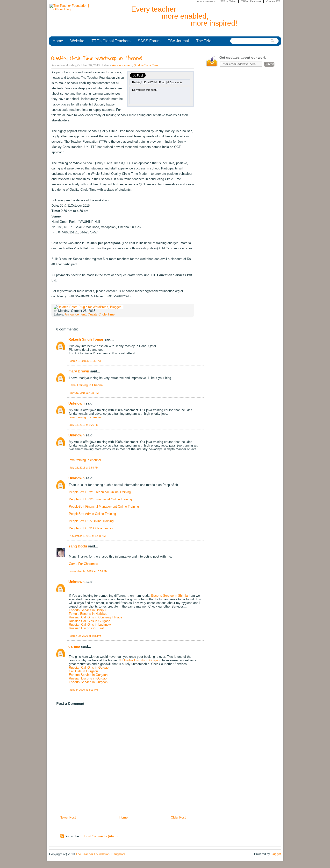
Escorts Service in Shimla (169, 595)
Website (77, 41)
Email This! (150, 82)
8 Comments (174, 82)
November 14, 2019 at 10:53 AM (88, 571)
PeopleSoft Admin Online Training (92, 514)
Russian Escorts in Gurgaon (88, 678)
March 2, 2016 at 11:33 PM (85, 360)
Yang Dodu (77, 546)
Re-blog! (137, 82)
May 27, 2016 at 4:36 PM (84, 392)
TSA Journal (178, 41)
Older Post (178, 817)
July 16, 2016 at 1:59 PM (84, 467)
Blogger (276, 854)
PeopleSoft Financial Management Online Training (104, 506)
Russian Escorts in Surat (86, 628)
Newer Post (68, 817)
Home (58, 41)
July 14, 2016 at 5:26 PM (84, 424)
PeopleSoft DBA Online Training (91, 521)
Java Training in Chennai (86, 385)
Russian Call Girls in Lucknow (90, 624)
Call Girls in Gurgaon (83, 671)
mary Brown (78, 371)
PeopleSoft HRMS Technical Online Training (100, 492)
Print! (162, 82)
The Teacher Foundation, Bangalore (100, 854)
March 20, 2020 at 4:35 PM (85, 635)
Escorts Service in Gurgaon (88, 675)
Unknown (76, 403)
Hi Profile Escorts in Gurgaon (140, 660)
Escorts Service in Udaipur (87, 610)
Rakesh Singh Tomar (85, 339)
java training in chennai (85, 417)
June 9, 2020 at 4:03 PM (84, 689)
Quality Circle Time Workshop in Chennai (97, 58)
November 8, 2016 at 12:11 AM (88, 535)
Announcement (122, 65)
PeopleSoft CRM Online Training (91, 528)
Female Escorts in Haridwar (88, 614)
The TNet (204, 41)
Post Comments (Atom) (100, 836)
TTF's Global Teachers (111, 41)
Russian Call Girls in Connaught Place (95, 617)
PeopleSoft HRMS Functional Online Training (100, 499)
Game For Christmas (83, 564)
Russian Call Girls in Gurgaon (89, 621)
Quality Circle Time (146, 65)
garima (74, 646)
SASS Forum (149, 41)
